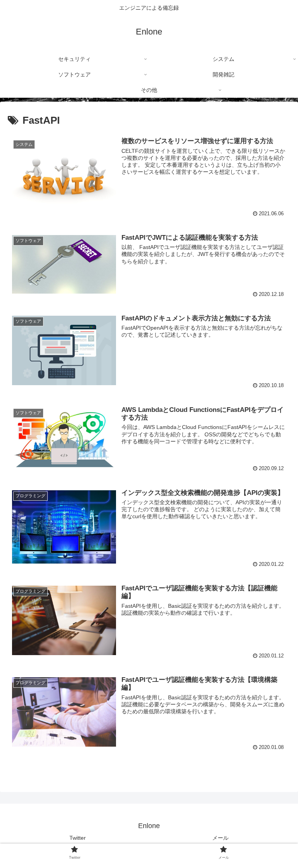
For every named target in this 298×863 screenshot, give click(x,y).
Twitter (77, 838)
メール (220, 838)
